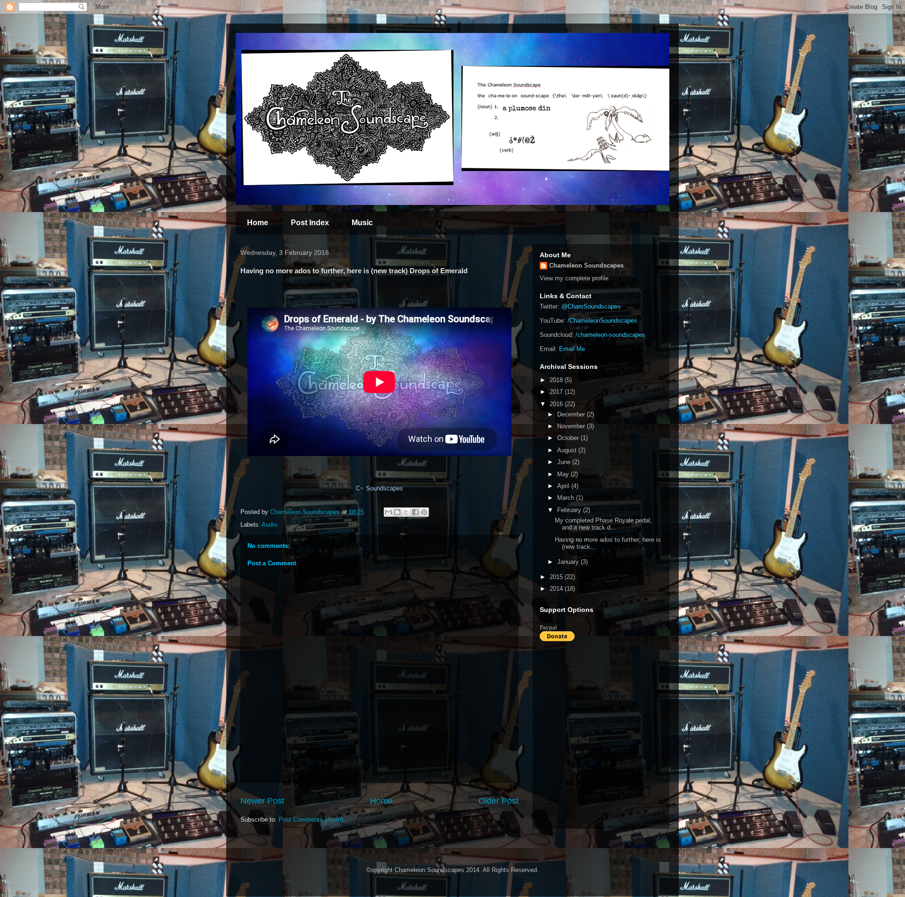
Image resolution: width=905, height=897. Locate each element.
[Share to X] (406, 512)
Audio (269, 524)
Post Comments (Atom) (311, 819)
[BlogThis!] (397, 512)
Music (362, 223)
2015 (557, 576)
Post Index (310, 223)
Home (257, 223)
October (569, 437)
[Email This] (388, 512)
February (570, 510)
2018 (557, 379)
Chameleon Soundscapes (586, 265)
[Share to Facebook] (415, 512)
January (569, 561)
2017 (557, 391)
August (567, 450)
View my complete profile (574, 278)
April (564, 485)
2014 (557, 588)
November (572, 426)
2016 (557, 404)
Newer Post (262, 801)
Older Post (498, 801)
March (566, 497)
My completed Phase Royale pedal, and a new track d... (603, 524)
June (564, 461)
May (564, 474)
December (572, 414)
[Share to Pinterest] (424, 512)
